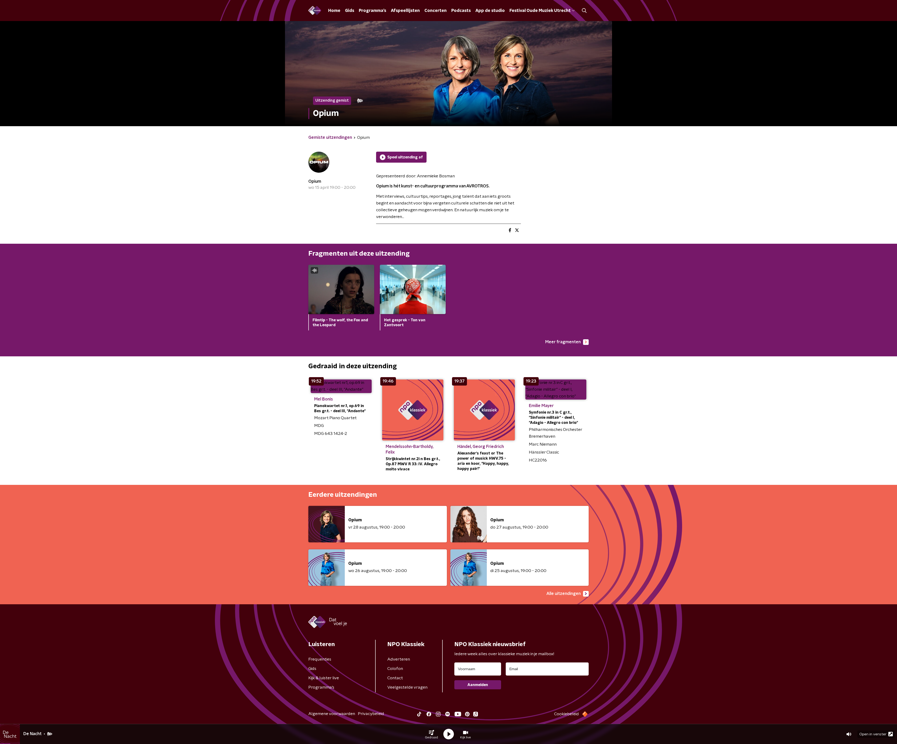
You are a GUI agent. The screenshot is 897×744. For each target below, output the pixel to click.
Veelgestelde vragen (407, 687)
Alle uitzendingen (563, 594)
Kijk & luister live (323, 678)
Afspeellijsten (405, 11)
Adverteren (398, 659)
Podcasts (461, 11)
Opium (314, 181)
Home (334, 11)
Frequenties (319, 659)
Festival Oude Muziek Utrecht (539, 11)
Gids (349, 11)
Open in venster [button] (872, 734)
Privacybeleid (371, 714)
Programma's (372, 11)
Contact (395, 678)
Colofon (395, 669)
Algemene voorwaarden (331, 714)
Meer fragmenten (563, 342)
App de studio (490, 11)
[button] (431, 734)
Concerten (435, 11)
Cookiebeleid (566, 714)
